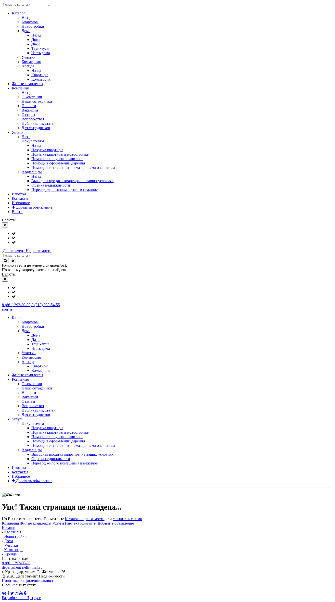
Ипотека (72, 523)
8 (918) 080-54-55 (45, 305)
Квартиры (12, 532)
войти (7, 309)
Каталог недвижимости (84, 519)
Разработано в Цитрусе (21, 598)
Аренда (10, 554)
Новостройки (15, 536)
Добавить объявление (116, 523)
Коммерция (13, 550)
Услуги (58, 523)
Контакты (89, 523)
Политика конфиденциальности (29, 580)
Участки (11, 545)
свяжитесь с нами (127, 519)
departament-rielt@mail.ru (22, 567)
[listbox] (167, 238)
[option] (172, 233)
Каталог (8, 528)
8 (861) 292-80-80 (16, 305)
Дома (8, 541)
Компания (11, 523)
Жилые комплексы (36, 523)
